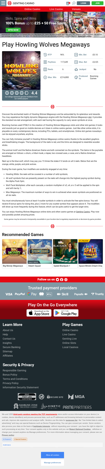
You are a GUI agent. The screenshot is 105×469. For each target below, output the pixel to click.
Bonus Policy (10, 374)
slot (90, 117)
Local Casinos (70, 347)
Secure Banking (11, 347)
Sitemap (7, 351)
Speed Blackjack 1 (62, 266)
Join (97, 3)
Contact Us (9, 338)
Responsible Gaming (14, 370)
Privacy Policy (10, 383)
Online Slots (69, 342)
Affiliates (8, 355)
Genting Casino (83, 212)
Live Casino (56, 9)
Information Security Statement (21, 387)
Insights (7, 342)
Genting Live (69, 338)
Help (5, 334)
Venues (76, 9)
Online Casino (32, 9)
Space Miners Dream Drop (90, 266)
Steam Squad (34, 266)
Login (83, 3)
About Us (8, 330)
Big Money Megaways (13, 266)
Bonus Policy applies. (85, 36)
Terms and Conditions (15, 378)
